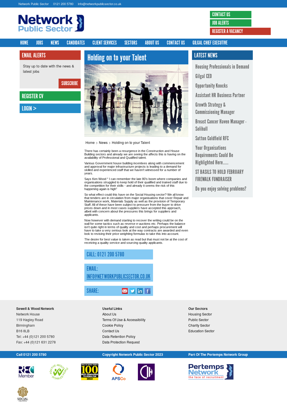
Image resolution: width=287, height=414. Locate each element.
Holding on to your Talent (131, 142)
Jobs (39, 43)
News (55, 43)
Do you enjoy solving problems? (220, 189)
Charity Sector (199, 325)
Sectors (130, 43)
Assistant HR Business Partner (220, 95)
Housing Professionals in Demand (222, 67)
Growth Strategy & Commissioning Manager (215, 108)
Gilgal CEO (203, 76)
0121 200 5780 (63, 3)
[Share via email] (125, 290)
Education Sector (201, 330)
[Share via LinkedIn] (140, 290)
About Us (152, 43)
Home (24, 43)
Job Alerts (220, 23)
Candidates (76, 43)
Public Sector (198, 319)
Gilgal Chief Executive (210, 43)
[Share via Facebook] (148, 290)
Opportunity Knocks (211, 86)
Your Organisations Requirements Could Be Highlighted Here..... (214, 155)
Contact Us (221, 14)
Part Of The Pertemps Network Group (218, 354)
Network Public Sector (33, 3)
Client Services (104, 43)
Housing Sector (200, 314)
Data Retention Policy (118, 336)
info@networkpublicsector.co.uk (99, 3)
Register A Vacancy (227, 31)
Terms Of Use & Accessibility (123, 319)
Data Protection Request (121, 342)
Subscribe (69, 83)
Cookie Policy (112, 325)
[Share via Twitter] (132, 290)
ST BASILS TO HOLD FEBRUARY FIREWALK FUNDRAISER (219, 176)
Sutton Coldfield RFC (212, 138)
